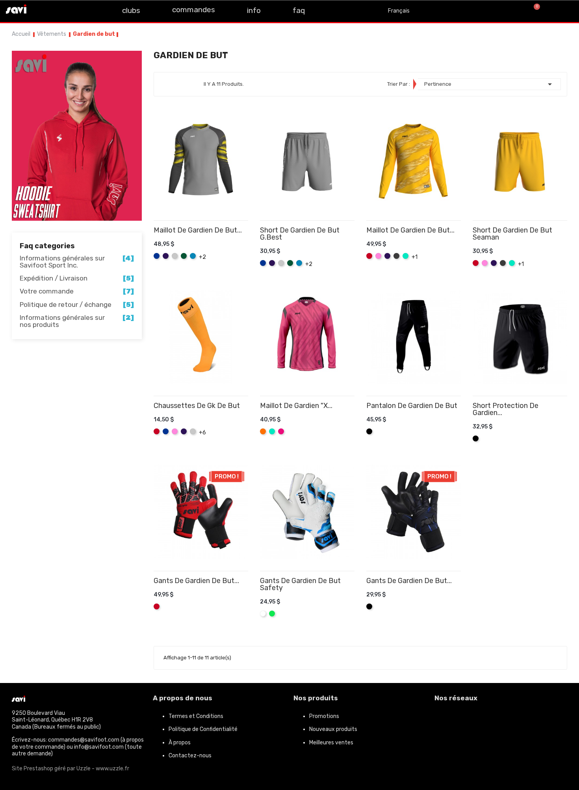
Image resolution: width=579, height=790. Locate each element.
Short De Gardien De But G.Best (300, 234)
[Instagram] (60, 10)
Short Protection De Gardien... (505, 409)
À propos (180, 742)
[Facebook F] (42, 10)
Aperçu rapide (245, 251)
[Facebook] (444, 719)
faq (299, 10)
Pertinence (489, 84)
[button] (507, 11)
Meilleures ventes (331, 742)
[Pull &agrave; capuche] (77, 135)
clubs (131, 10)
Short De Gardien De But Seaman (512, 234)
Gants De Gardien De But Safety (300, 584)
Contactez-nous (190, 755)
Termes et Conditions (196, 716)
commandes (193, 9)
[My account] (563, 11)
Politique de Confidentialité (203, 729)
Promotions (324, 716)
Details (233, 251)
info (254, 10)
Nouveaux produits (333, 729)
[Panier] (533, 11)
